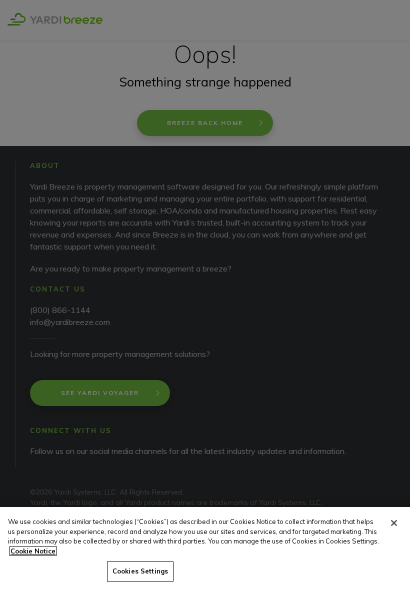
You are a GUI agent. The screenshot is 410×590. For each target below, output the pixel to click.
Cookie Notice (33, 551)
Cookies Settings (140, 571)
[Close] (394, 523)
